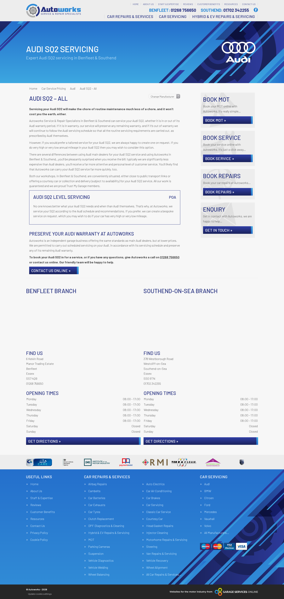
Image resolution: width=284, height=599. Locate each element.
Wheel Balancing (98, 574)
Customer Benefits (208, 4)
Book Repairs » (219, 192)
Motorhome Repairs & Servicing (166, 539)
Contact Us (249, 4)
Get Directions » (44, 441)
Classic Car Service (158, 511)
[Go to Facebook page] (256, 10)
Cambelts (94, 491)
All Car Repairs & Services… (163, 574)
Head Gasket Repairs (159, 525)
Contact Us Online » (51, 270)
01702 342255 (225, 10)
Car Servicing (172, 16)
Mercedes (210, 511)
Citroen (209, 497)
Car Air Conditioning (159, 491)
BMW (207, 491)
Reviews (188, 4)
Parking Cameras (99, 546)
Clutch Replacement (101, 518)
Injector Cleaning (157, 532)
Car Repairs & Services (130, 16)
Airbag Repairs (97, 484)
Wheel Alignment (157, 567)
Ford (207, 504)
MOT (91, 539)
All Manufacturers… (216, 532)
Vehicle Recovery (157, 560)
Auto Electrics (155, 484)
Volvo (207, 525)
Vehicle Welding (98, 567)
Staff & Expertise (168, 4)
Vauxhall (209, 518)
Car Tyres (94, 511)
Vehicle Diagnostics (101, 560)
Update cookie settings (40, 593)
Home (136, 4)
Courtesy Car (154, 518)
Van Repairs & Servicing (161, 553)
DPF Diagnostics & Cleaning (106, 525)
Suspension (96, 553)
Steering (151, 546)
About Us (148, 4)
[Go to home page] (53, 10)
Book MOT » (215, 120)
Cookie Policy (39, 539)
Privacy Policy (39, 532)
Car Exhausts (96, 504)
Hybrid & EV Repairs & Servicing (223, 16)
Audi (207, 484)
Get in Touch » (218, 230)
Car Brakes (153, 497)
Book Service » (219, 158)
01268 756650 (172, 10)
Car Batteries (96, 497)
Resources (231, 4)
